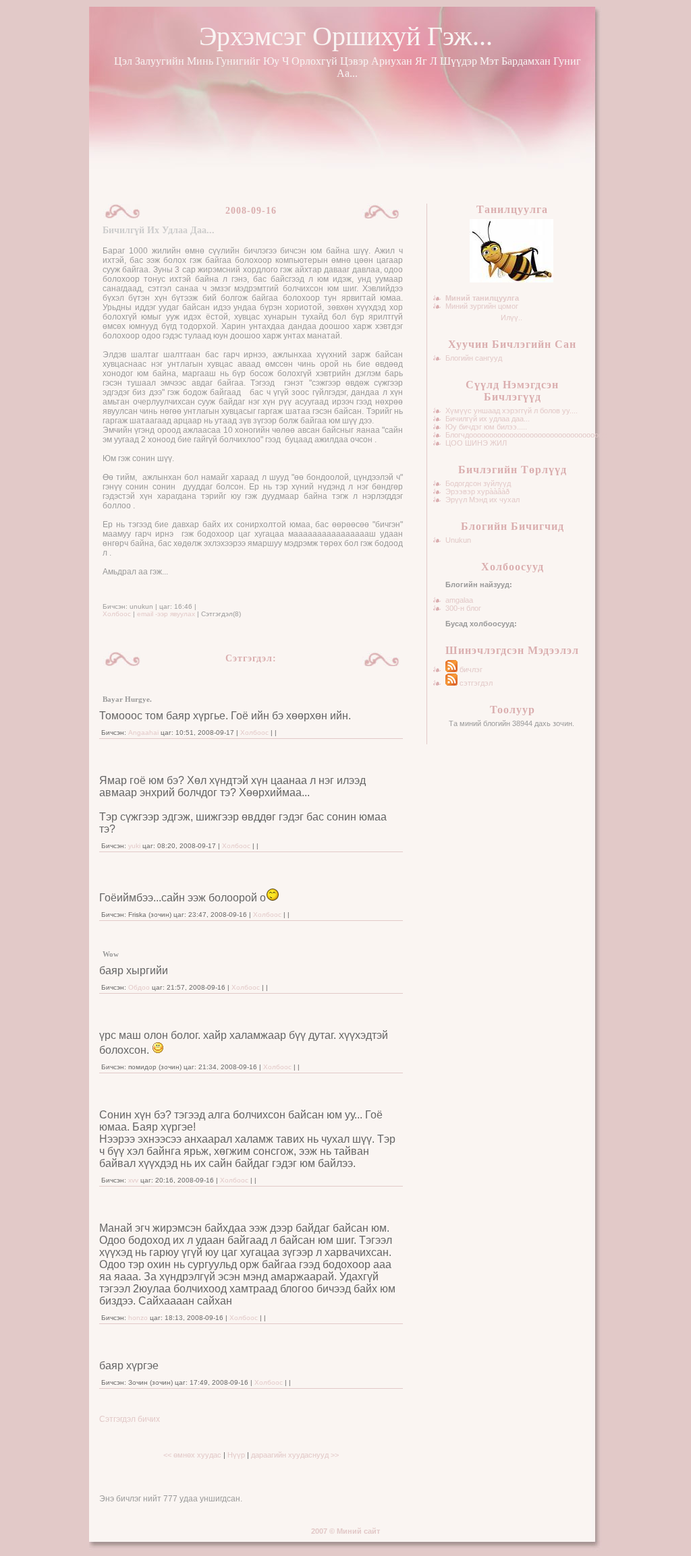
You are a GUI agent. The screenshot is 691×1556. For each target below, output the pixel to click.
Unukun (458, 540)
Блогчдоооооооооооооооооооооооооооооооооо (526, 435)
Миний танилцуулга (482, 298)
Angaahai (143, 732)
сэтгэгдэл (475, 683)
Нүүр (236, 1455)
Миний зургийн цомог (481, 306)
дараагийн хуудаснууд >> (295, 1455)
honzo (138, 1317)
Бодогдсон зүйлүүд (478, 483)
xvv (133, 1180)
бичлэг (470, 669)
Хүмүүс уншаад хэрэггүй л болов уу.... (511, 411)
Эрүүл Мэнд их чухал (482, 500)
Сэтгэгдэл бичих (129, 1419)
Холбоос (117, 614)
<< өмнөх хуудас (193, 1455)
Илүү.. (511, 317)
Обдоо (139, 987)
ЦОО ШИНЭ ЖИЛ (476, 443)
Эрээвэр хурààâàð (477, 491)
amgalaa (459, 600)
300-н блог (463, 608)
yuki (134, 845)
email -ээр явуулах (166, 614)
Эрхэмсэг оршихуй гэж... (346, 36)
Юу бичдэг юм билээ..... (486, 427)
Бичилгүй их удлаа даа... (487, 419)
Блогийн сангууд (473, 358)
